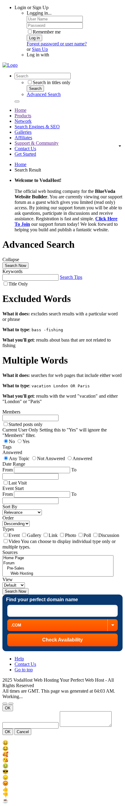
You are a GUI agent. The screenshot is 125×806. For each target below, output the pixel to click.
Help (19, 658)
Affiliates (23, 137)
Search (35, 88)
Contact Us (25, 148)
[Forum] (58, 563)
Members (11, 411)
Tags (7, 446)
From (8, 469)
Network (23, 121)
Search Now (15, 265)
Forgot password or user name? (57, 43)
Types (8, 529)
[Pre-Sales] (58, 568)
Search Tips (71, 277)
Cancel (23, 732)
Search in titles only (51, 82)
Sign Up (40, 49)
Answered (12, 452)
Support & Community (37, 143)
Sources (10, 552)
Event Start (13, 488)
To (73, 494)
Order (8, 517)
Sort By (9, 506)
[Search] (17, 101)
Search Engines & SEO (37, 126)
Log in (34, 38)
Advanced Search (44, 94)
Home (20, 110)
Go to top (24, 669)
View (7, 579)
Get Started (25, 154)
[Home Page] (58, 558)
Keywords (12, 271)
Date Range (13, 464)
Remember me (47, 31)
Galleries (23, 132)
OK (8, 708)
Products (23, 115)
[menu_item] (62, 743)
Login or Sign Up (32, 7)
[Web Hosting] (58, 573)
